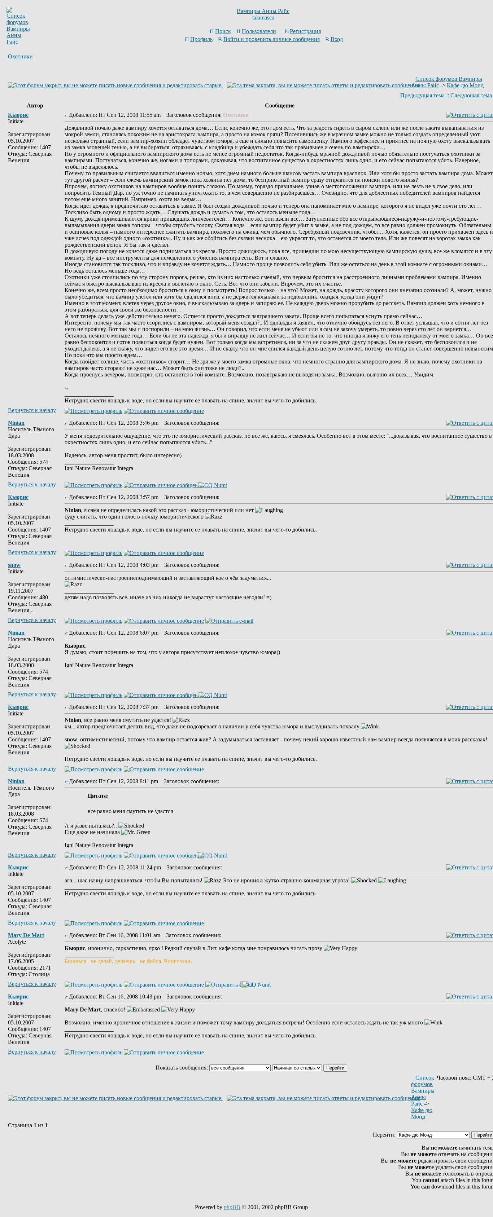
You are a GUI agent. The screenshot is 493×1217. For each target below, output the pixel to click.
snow (14, 565)
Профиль (201, 39)
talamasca (263, 17)
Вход (337, 39)
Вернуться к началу (32, 410)
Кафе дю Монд (465, 85)
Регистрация (305, 31)
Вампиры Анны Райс (263, 11)
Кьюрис (18, 115)
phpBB (232, 1207)
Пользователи (259, 31)
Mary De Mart (26, 935)
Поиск (223, 31)
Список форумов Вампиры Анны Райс (423, 1091)
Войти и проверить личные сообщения (271, 39)
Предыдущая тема (422, 95)
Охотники (20, 56)
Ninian (16, 423)
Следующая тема (471, 95)
